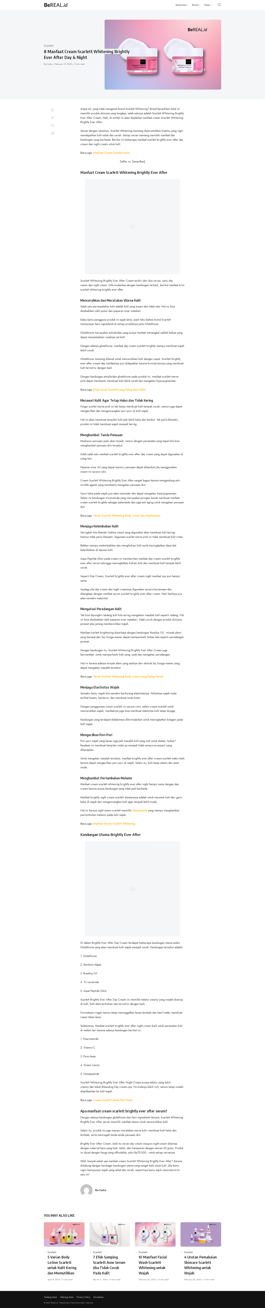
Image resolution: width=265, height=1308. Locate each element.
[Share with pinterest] (52, 125)
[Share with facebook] (52, 110)
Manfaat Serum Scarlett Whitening (114, 824)
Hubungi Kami (66, 1297)
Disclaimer (99, 1297)
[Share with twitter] (52, 118)
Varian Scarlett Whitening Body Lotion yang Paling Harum (128, 677)
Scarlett (48, 46)
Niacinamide (139, 810)
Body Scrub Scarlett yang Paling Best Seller (119, 390)
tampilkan (138, 162)
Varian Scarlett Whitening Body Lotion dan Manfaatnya (126, 516)
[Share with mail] (52, 133)
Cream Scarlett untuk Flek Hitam (113, 1100)
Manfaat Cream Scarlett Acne (111, 153)
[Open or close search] (219, 4)
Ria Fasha (48, 64)
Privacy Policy (83, 1297)
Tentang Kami (50, 1297)
